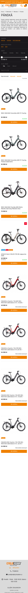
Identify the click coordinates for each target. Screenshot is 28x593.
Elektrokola (8, 11)
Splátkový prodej (14, 590)
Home (2, 11)
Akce (17, 53)
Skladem (5, 53)
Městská (16, 11)
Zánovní (14, 66)
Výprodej (23, 53)
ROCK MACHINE (16, 40)
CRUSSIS (9, 40)
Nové (8, 66)
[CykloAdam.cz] (11, 5)
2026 (6, 46)
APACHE (3, 40)
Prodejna (3, 1)
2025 (2, 46)
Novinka (11, 53)
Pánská (21, 11)
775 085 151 (20, 2)
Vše (4, 66)
